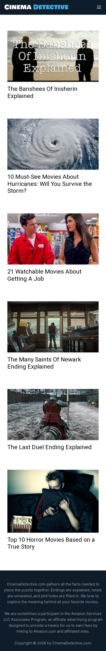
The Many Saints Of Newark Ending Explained (44, 363)
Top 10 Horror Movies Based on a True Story (51, 543)
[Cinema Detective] (36, 7)
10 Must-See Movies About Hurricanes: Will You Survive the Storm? (49, 184)
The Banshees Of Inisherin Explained (42, 92)
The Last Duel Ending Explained (49, 447)
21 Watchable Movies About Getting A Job (44, 275)
